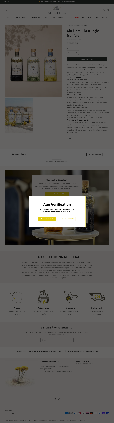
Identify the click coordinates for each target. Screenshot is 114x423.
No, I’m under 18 (67, 219)
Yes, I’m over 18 (47, 219)
